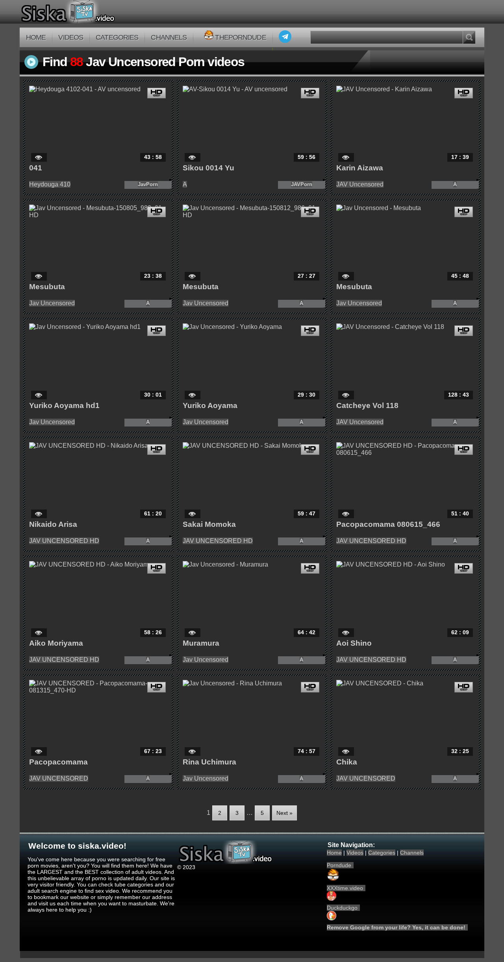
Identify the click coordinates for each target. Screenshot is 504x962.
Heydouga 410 (49, 184)
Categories (117, 37)
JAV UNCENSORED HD (64, 540)
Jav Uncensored (52, 303)
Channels (169, 37)
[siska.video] (97, 12)
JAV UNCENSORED (58, 778)
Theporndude (240, 37)
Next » (284, 813)
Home (36, 37)
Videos (70, 37)
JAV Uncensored (360, 184)
